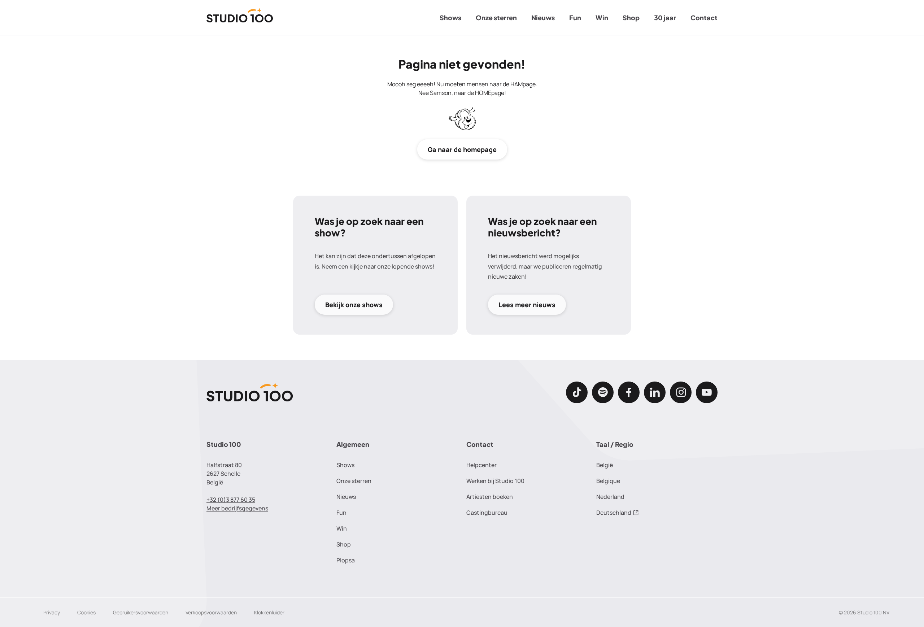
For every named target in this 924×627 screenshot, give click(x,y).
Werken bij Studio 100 (495, 481)
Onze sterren (496, 17)
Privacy (51, 612)
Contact (704, 17)
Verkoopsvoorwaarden (211, 612)
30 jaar (665, 17)
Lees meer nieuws (526, 304)
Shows (450, 17)
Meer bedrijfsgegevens (237, 508)
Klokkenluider (269, 612)
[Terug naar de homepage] (239, 18)
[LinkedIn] (655, 392)
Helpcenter (481, 465)
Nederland (610, 497)
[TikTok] (577, 392)
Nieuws (543, 17)
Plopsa (345, 560)
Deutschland (613, 513)
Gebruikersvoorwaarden (140, 612)
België (604, 465)
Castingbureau (486, 513)
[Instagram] (681, 392)
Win (602, 17)
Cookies (86, 612)
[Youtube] (707, 392)
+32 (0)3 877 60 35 (230, 500)
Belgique (608, 481)
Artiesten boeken (489, 497)
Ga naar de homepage (462, 149)
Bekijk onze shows (354, 304)
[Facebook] (629, 392)
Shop (631, 17)
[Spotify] (603, 392)
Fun (575, 17)
